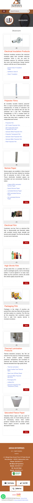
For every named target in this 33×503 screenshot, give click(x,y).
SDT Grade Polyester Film (13, 125)
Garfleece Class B (13, 71)
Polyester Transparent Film (13, 134)
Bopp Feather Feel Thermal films (15, 370)
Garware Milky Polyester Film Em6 (14, 376)
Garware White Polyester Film (14, 131)
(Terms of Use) (24, 498)
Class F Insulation (12, 74)
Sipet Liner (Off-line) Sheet (15, 373)
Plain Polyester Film (11, 141)
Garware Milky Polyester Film (14, 139)
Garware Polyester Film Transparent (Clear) (14, 385)
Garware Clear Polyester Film (14, 136)
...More (26, 77)
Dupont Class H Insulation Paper (15, 68)
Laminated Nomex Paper (15, 191)
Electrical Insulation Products (17, 51)
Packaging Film (11, 306)
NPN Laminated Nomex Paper (14, 194)
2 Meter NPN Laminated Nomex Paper (14, 185)
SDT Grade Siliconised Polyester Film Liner (12, 128)
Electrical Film (10, 225)
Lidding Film (11, 382)
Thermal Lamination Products (13, 349)
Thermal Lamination (13, 367)
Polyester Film (10, 123)
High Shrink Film (11, 266)
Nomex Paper (10, 168)
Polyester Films (11, 101)
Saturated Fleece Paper (14, 413)
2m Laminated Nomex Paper (14, 198)
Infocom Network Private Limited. (21, 500)
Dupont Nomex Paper (14, 188)
